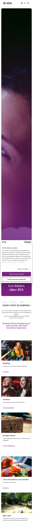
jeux (16, 314)
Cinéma (13, 323)
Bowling (6, 323)
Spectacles (21, 328)
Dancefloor (11, 328)
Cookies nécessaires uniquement (16, 279)
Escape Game (24, 323)
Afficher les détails (23, 269)
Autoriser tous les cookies (16, 274)
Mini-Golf (23, 326)
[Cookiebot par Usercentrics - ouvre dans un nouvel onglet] (24, 242)
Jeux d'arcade (12, 326)
